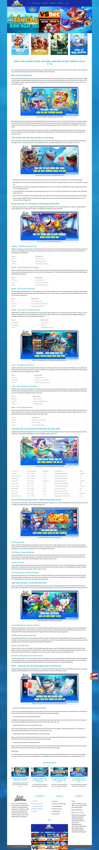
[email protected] (79, 812)
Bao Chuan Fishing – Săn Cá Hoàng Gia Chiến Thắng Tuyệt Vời (59, 780)
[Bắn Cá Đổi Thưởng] (18, 3)
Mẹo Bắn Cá (53, 3)
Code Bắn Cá (60, 3)
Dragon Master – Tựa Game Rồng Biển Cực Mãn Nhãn (20, 779)
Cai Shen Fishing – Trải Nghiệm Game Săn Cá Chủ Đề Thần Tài (39, 780)
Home (29, 3)
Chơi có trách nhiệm (38, 806)
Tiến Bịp (35, 811)
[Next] (88, 779)
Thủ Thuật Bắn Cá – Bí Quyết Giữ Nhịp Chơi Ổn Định (79, 780)
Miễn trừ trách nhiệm (38, 809)
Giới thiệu (35, 801)
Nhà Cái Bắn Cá (36, 3)
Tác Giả (67, 3)
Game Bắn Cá (45, 3)
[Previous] (11, 779)
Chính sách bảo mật (38, 803)
